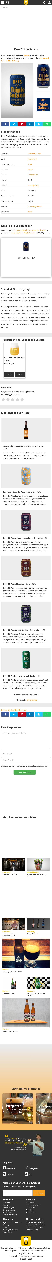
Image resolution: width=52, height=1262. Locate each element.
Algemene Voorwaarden (12, 1222)
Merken (6, 7)
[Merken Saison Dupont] (13, 983)
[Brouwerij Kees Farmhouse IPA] (26, 430)
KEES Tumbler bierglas (14, 357)
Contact (6, 1205)
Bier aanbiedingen (33, 1205)
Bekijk (9, 374)
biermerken (32, 700)
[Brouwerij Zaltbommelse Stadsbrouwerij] (13, 924)
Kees (30, 211)
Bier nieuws (30, 1208)
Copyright (6, 1225)
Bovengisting (33, 185)
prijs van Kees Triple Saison (23, 233)
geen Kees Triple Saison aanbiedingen (29, 230)
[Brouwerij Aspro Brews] (38, 924)
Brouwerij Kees (34, 153)
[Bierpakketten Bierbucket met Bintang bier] (38, 864)
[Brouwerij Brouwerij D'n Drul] (13, 864)
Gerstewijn (34, 630)
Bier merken (31, 1203)
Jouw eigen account (10, 1229)
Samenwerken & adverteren (9, 1211)
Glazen (7, 360)
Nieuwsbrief (7, 1232)
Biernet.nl (13, 1256)
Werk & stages (8, 1208)
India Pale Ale (38, 446)
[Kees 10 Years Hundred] (26, 568)
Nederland (32, 159)
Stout (28, 584)
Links (5, 1227)
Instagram (33, 1168)
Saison (27, 55)
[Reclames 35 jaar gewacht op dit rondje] (38, 983)
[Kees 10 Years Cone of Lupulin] (26, 522)
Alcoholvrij (31, 492)
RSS (30, 1174)
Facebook (10, 1168)
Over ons (6, 1203)
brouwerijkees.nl (34, 206)
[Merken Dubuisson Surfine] (26, 1012)
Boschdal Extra (32, 1229)
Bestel (20, 374)
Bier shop (29, 1210)
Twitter (9, 1174)
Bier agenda (30, 1212)
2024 (30, 164)
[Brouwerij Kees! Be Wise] (26, 476)
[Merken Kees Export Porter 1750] (26, 953)
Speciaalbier (33, 174)
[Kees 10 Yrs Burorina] (26, 660)
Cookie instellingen (10, 1215)
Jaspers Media (37, 1256)
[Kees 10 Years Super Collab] (26, 614)
